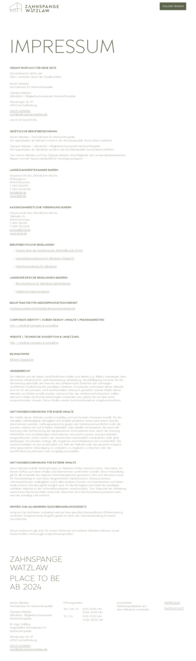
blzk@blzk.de (18, 193)
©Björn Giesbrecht (22, 360)
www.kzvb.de (18, 233)
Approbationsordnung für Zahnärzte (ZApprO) (45, 258)
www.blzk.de (18, 196)
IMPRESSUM (172, 603)
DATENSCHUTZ (174, 608)
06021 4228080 (20, 646)
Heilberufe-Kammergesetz (32, 291)
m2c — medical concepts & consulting (34, 325)
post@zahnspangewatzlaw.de (28, 114)
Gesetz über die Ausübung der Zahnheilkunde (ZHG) (49, 250)
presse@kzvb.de (20, 230)
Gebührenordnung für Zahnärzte (36, 266)
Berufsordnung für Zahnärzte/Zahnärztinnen (43, 283)
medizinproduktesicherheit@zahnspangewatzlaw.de (42, 308)
